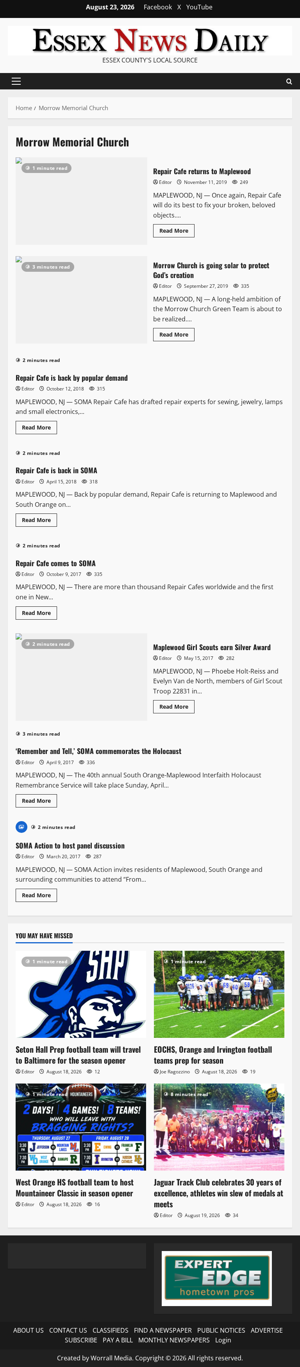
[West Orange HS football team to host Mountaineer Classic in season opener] (81, 1127)
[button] (16, 81)
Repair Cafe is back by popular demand (72, 377)
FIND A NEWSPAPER (163, 1330)
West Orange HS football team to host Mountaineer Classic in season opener (75, 1187)
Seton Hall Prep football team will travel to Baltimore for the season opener (78, 1054)
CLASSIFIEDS (111, 1330)
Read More (177, 231)
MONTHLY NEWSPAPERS (174, 1340)
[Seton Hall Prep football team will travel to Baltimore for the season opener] (81, 994)
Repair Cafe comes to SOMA (56, 563)
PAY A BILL (118, 1340)
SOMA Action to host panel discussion (70, 845)
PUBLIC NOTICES (221, 1330)
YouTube (199, 7)
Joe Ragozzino (175, 1071)
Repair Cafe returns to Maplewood (81, 201)
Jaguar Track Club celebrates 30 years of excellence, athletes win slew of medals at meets (218, 1193)
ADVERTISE (267, 1330)
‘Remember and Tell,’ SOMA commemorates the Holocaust (98, 751)
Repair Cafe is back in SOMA (56, 470)
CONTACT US (68, 1330)
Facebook (158, 7)
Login (223, 1340)
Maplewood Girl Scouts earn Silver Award (81, 677)
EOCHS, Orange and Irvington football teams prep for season (213, 1054)
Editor (165, 182)
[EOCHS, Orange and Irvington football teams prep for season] (219, 994)
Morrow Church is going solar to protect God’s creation (81, 300)
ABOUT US (28, 1330)
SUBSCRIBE (81, 1340)
